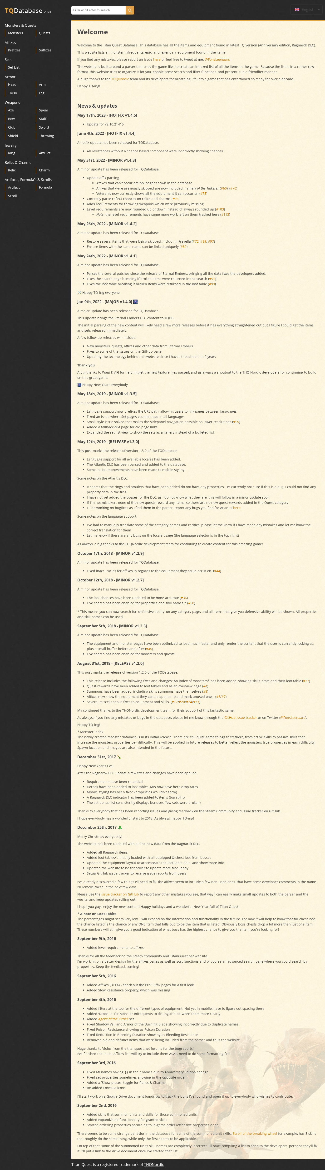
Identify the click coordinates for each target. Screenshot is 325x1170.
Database (28, 10)
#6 (218, 696)
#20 (182, 702)
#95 (175, 198)
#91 (212, 278)
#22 (306, 681)
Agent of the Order (113, 1019)
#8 (205, 691)
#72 (196, 241)
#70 (233, 188)
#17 (175, 702)
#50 (191, 603)
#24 (189, 702)
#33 (196, 702)
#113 (225, 214)
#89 (203, 241)
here (157, 59)
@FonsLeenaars (217, 59)
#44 (217, 571)
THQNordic (120, 79)
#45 (149, 648)
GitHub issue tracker (240, 717)
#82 (184, 246)
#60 (224, 188)
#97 (211, 241)
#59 (236, 422)
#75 (203, 193)
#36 (184, 597)
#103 (220, 209)
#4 (205, 686)
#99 (212, 284)
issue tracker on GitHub (120, 894)
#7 (224, 696)
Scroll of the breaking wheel (255, 1133)
